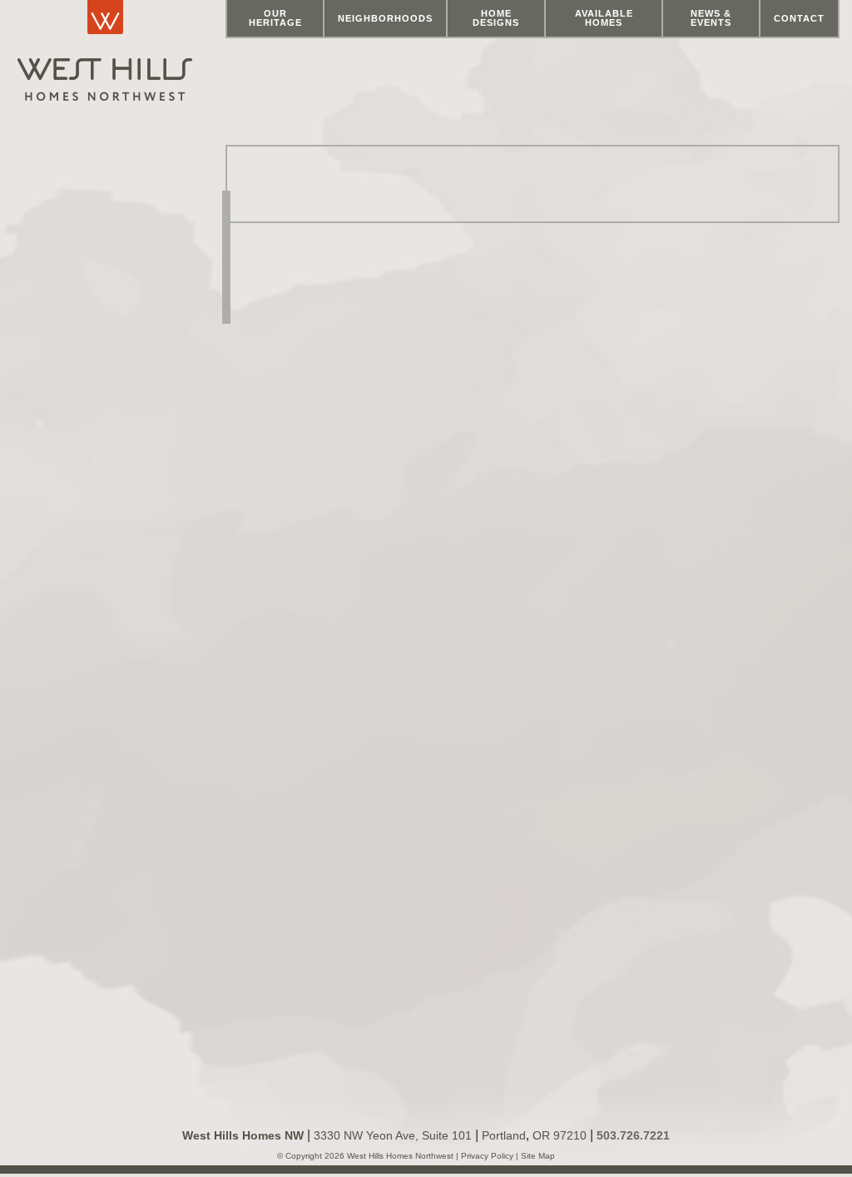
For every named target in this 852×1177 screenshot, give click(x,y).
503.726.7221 (633, 1135)
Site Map (536, 1155)
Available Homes (604, 17)
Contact (799, 18)
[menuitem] (274, 19)
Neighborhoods (385, 18)
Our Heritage (275, 17)
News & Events (711, 17)
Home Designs (496, 17)
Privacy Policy (488, 1155)
